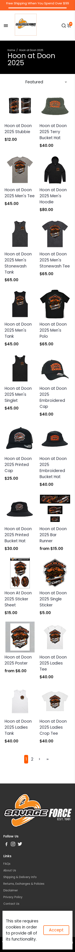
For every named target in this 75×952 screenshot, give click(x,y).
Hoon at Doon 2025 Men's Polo (53, 330)
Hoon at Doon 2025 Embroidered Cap (53, 397)
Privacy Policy (12, 897)
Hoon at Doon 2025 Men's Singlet (18, 394)
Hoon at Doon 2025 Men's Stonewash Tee (55, 260)
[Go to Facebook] (6, 844)
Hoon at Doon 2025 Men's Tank (18, 330)
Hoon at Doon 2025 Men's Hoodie (53, 196)
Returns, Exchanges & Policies (23, 884)
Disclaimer (10, 890)
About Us (9, 870)
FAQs (6, 864)
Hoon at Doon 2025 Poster (18, 660)
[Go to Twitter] (19, 844)
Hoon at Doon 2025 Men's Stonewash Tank (18, 263)
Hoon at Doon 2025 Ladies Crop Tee (53, 727)
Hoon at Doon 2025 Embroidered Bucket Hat (53, 468)
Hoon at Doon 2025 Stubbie (18, 129)
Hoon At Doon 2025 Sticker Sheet (18, 599)
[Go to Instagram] (13, 844)
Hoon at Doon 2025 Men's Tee (20, 193)
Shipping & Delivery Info (20, 877)
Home (11, 50)
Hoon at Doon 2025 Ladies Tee (53, 663)
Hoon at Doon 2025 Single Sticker (53, 599)
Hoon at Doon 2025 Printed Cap (18, 465)
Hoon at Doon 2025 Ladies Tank (18, 727)
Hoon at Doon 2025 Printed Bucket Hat (18, 535)
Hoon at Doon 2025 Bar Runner (53, 535)
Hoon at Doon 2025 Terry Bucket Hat (53, 132)
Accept (56, 930)
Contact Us (11, 904)
